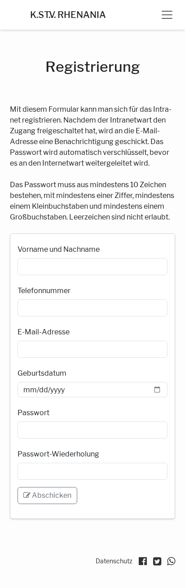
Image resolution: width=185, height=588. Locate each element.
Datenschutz (114, 561)
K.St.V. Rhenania (68, 14)
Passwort (33, 412)
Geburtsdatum (42, 373)
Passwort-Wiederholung (58, 454)
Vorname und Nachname (59, 249)
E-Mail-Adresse (44, 332)
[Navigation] (167, 15)
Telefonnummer (44, 290)
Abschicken (51, 495)
